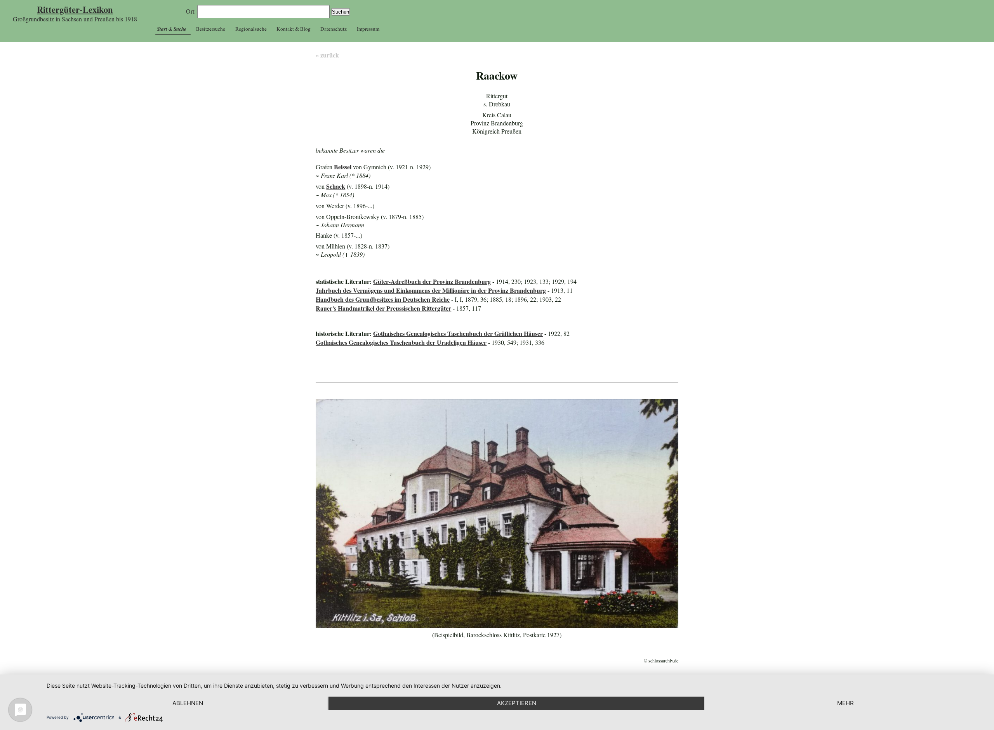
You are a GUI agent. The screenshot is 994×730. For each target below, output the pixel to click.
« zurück (327, 54)
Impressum (368, 28)
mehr (845, 703)
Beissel (342, 166)
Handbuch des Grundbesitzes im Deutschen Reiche (383, 299)
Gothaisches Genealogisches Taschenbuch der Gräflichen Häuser (458, 333)
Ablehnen (187, 703)
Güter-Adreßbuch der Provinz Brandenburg (432, 281)
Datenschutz (333, 28)
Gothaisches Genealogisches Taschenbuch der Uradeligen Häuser (401, 342)
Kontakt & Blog (293, 28)
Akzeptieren (516, 703)
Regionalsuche (251, 28)
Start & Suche (171, 28)
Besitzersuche (210, 28)
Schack (335, 186)
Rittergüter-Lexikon (75, 9)
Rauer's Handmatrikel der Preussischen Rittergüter (383, 308)
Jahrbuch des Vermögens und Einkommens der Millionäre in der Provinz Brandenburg (431, 290)
